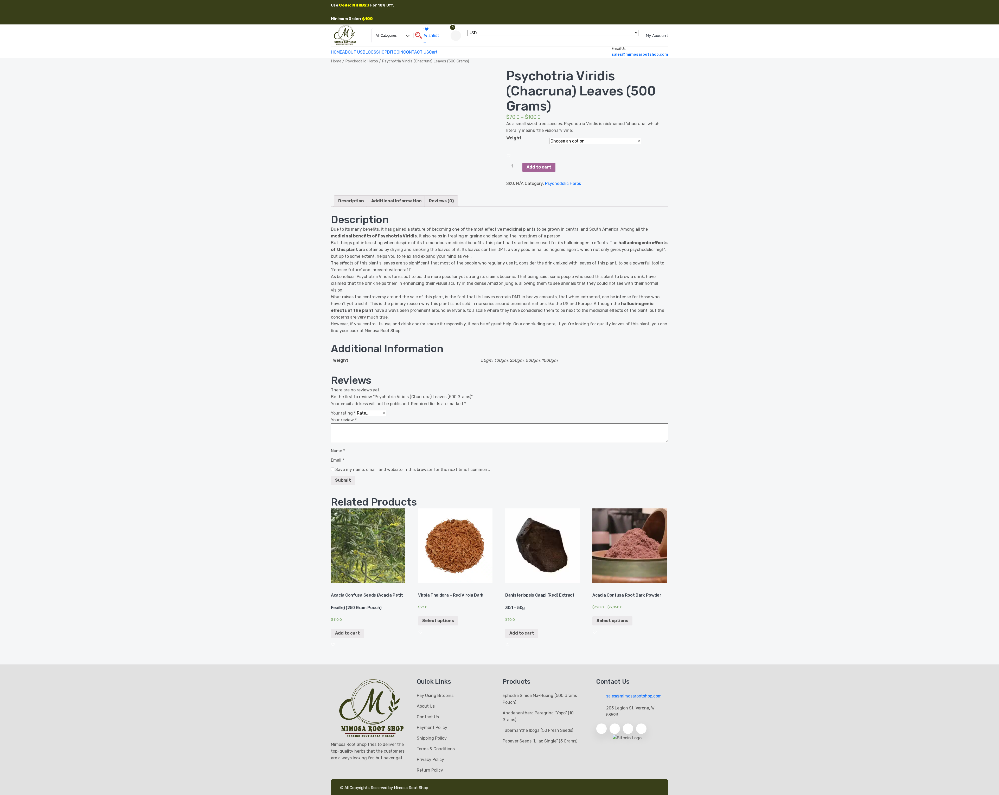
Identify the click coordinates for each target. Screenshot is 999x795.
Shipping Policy (432, 738)
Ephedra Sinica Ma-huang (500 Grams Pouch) (540, 699)
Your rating (343, 413)
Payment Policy (432, 727)
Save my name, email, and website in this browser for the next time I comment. (412, 469)
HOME (336, 52)
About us (426, 706)
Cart (433, 52)
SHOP (381, 52)
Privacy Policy (430, 759)
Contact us (428, 716)
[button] (508, 155)
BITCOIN (395, 52)
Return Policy (430, 770)
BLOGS (369, 52)
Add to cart (539, 167)
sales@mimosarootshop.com (640, 54)
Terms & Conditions (436, 748)
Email (337, 460)
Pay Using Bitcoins (435, 695)
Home (336, 61)
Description (351, 200)
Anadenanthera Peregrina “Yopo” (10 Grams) (538, 716)
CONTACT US (416, 52)
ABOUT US (352, 52)
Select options (438, 620)
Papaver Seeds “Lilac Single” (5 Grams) (540, 741)
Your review (344, 419)
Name (338, 450)
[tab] (351, 201)
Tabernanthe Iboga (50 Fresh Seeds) (538, 730)
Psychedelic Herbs (361, 61)
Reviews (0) (441, 200)
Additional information (396, 200)
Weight (514, 137)
